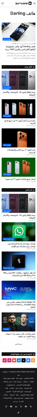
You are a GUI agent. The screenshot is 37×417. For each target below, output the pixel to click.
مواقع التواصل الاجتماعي (23, 385)
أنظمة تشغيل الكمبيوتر (27, 395)
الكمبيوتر (8, 391)
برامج (17, 395)
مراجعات (25, 381)
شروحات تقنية (17, 381)
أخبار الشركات (28, 388)
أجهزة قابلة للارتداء (17, 391)
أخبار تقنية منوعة (18, 398)
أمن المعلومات (11, 385)
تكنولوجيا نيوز (30, 43)
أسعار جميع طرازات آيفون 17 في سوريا (20, 179)
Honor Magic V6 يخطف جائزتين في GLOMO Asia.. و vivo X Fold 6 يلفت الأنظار (20, 304)
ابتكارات (11, 388)
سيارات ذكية (19, 388)
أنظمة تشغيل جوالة (9, 378)
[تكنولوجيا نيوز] (23, 3)
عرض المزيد (18, 344)
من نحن (15, 401)
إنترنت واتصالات (7, 381)
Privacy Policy (7, 398)
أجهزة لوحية (27, 391)
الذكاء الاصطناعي (29, 378)
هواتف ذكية (19, 378)
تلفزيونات (12, 395)
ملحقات (5, 395)
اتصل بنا (21, 401)
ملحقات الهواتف (29, 398)
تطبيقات (31, 381)
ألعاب (6, 388)
